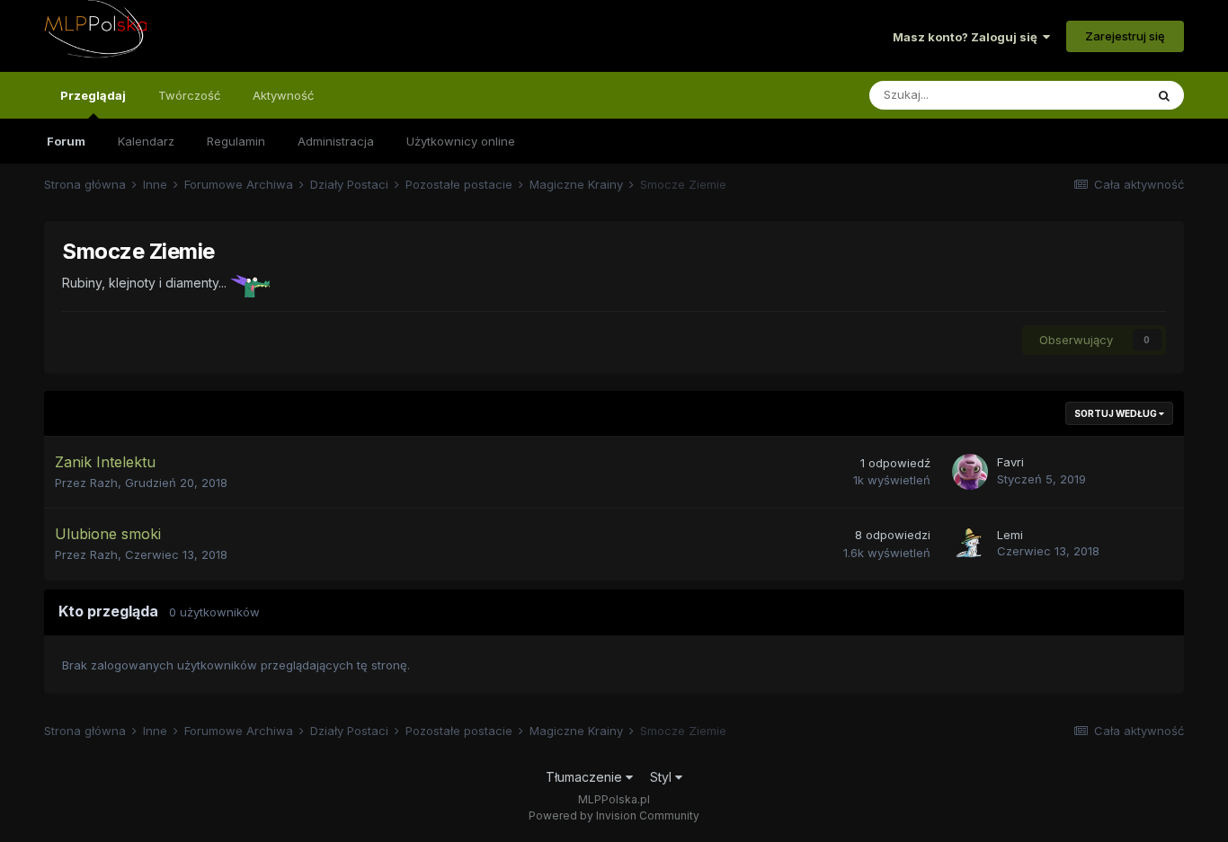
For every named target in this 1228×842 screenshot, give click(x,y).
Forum (66, 141)
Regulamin (236, 141)
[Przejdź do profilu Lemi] (970, 545)
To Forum (1095, 95)
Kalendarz (146, 141)
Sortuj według (1116, 413)
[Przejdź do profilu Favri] (970, 472)
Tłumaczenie (586, 776)
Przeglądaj (93, 95)
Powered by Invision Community (614, 815)
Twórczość (189, 95)
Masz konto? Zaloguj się (968, 37)
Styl (662, 776)
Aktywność (283, 95)
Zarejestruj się (1125, 36)
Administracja (336, 141)
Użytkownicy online (460, 141)
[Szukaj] (1164, 95)
